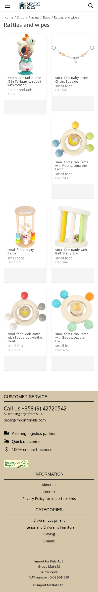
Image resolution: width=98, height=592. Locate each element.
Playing (49, 534)
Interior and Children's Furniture (49, 527)
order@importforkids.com (25, 420)
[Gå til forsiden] (29, 6)
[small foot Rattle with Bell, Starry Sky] (73, 227)
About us (49, 484)
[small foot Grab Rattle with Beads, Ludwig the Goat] (25, 311)
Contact (49, 491)
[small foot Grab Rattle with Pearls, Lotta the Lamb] (73, 139)
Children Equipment (49, 520)
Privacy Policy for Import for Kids (49, 498)
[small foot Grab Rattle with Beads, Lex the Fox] (73, 311)
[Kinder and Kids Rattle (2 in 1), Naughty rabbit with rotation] (25, 55)
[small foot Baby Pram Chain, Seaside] (73, 55)
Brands (49, 541)
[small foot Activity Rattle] (25, 227)
